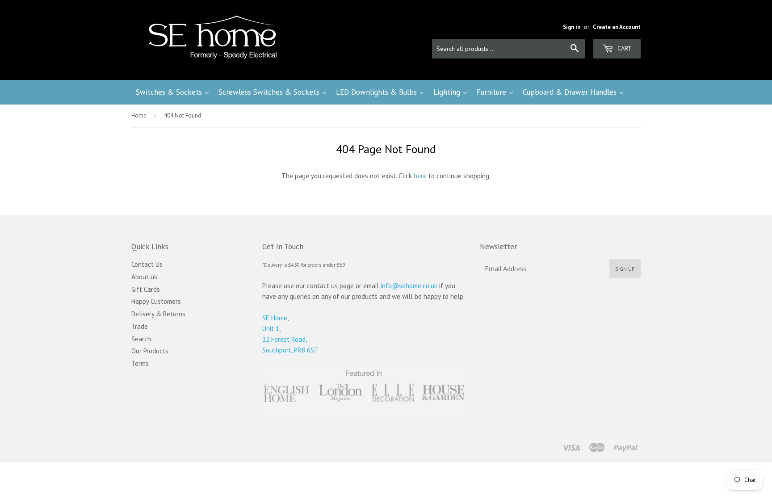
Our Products (149, 351)
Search (141, 339)
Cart (624, 48)
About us (144, 277)
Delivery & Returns (158, 314)
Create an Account (617, 27)
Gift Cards (145, 289)
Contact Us (147, 264)
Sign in (571, 27)
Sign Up (625, 268)
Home (139, 115)
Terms (140, 363)
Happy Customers (156, 301)
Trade (139, 326)
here (420, 176)
